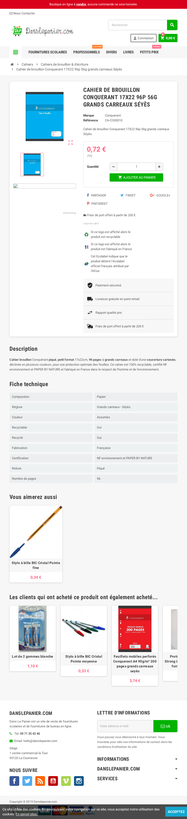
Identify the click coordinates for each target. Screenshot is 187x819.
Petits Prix (150, 50)
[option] (36, 544)
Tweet (130, 195)
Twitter (27, 781)
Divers (111, 52)
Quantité (93, 166)
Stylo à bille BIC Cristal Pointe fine (36, 565)
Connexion (143, 38)
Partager (98, 195)
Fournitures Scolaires (47, 52)
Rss (40, 781)
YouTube (53, 781)
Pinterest (99, 203)
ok (167, 726)
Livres (128, 52)
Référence (90, 120)
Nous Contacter (24, 13)
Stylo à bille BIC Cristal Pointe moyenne (83, 658)
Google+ (163, 195)
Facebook (14, 781)
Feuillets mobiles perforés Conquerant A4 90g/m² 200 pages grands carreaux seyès (135, 663)
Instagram (79, 781)
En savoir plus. (26, 814)
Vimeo (66, 781)
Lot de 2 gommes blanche (32, 656)
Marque (88, 115)
